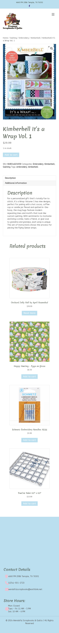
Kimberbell (35, 38)
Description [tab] (10, 178)
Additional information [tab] (16, 183)
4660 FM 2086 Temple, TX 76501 (23, 576)
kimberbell (33, 167)
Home (5, 38)
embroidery (21, 167)
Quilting (13, 38)
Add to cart (11, 154)
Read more (29, 313)
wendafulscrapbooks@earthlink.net (25, 589)
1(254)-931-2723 (16, 583)
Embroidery (24, 38)
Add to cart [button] (29, 376)
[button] (51, 48)
